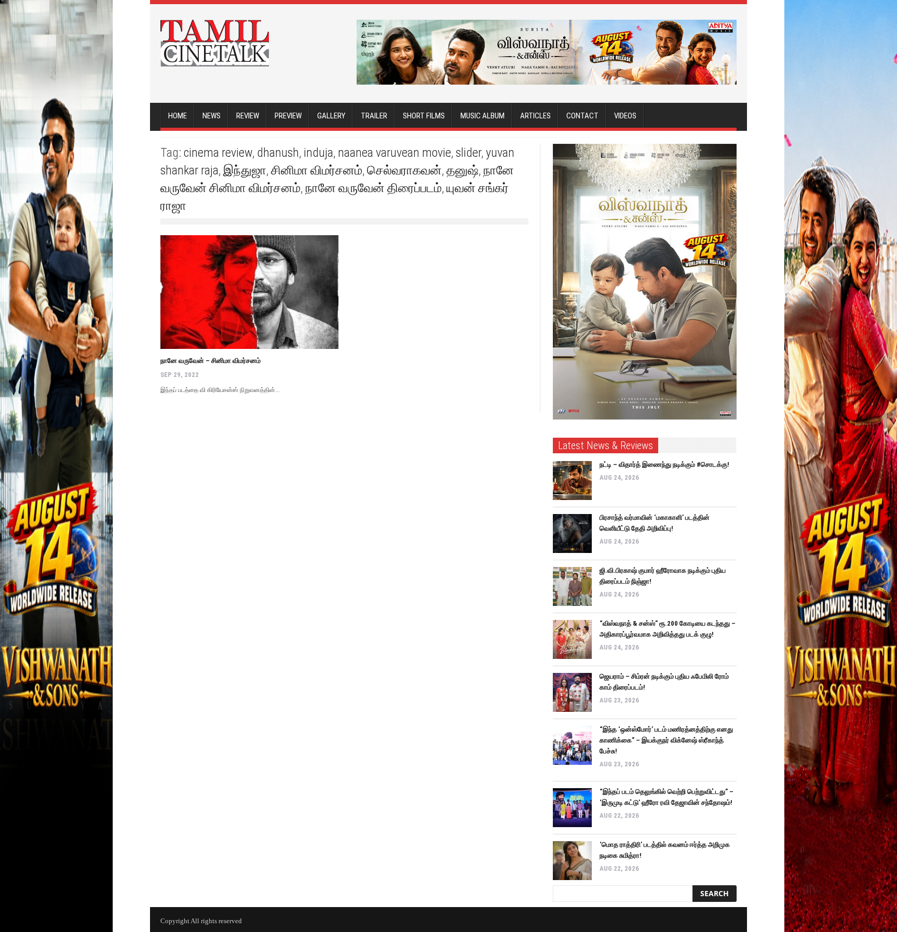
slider (468, 152)
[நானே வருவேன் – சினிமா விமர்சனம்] (249, 292)
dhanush (278, 152)
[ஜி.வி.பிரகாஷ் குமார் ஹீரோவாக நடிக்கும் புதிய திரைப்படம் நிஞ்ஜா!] (572, 586)
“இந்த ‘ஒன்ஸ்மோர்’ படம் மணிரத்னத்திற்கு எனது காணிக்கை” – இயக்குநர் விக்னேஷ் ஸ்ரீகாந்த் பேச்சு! (666, 740)
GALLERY (331, 115)
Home (177, 115)
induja (318, 152)
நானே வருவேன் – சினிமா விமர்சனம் (210, 360)
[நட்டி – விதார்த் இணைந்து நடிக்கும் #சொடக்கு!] (572, 480)
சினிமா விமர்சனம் (316, 170)
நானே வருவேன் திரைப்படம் (373, 188)
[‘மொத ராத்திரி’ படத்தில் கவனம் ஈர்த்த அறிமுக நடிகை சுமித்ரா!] (572, 860)
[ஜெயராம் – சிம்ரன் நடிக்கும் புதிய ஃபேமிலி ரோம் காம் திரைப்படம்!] (572, 692)
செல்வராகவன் (404, 170)
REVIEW (247, 115)
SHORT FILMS (424, 115)
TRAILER (374, 115)
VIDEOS (625, 115)
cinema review (218, 152)
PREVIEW (288, 115)
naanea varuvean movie (394, 152)
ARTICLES (535, 115)
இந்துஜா (244, 170)
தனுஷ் (462, 170)
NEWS (211, 115)
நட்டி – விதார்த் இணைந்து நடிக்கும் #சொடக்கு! (664, 464)
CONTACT (582, 115)
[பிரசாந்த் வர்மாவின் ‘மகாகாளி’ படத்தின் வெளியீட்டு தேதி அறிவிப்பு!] (572, 533)
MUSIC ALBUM (482, 115)
